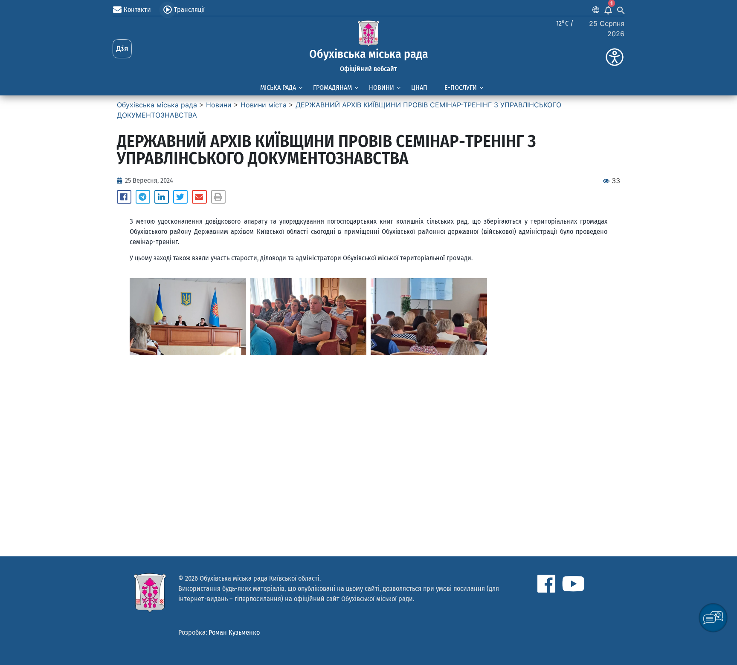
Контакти (137, 10)
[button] (124, 197)
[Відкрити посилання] (188, 317)
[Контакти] (117, 10)
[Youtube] (573, 583)
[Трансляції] (167, 10)
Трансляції (189, 10)
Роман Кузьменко (234, 632)
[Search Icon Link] (621, 10)
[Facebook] (546, 583)
